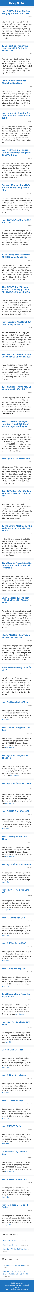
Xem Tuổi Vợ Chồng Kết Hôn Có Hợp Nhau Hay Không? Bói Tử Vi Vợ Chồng (16, 152)
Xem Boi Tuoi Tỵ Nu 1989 (14, 943)
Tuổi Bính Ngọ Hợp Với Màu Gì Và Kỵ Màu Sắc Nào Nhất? (16, 388)
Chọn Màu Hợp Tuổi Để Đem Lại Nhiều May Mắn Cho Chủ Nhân (15, 600)
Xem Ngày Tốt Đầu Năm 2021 (16, 459)
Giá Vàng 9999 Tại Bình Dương (14, 1265)
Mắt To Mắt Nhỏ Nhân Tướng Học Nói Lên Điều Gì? (16, 636)
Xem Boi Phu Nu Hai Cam (14, 1075)
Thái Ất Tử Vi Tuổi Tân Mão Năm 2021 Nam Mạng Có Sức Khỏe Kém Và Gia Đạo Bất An (16, 289)
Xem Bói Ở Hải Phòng (10, 1241)
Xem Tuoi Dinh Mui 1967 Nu (15, 702)
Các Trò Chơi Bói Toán (12, 1050)
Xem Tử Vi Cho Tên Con (13, 918)
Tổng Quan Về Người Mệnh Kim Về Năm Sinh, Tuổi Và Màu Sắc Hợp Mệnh (17, 565)
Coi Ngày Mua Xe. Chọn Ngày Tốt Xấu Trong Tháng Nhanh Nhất (16, 187)
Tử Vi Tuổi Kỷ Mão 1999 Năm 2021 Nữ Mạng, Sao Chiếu (16, 255)
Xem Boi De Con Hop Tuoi (14, 1179)
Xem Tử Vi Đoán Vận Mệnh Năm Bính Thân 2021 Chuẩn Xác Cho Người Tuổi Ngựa (15, 424)
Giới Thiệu (9, 1289)
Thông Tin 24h (17, 3)
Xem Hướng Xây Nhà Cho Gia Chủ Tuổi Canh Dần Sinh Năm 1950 (16, 115)
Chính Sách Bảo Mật (11, 1285)
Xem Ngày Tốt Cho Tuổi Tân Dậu (15, 1249)
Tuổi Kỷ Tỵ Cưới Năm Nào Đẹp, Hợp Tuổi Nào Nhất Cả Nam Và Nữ (16, 493)
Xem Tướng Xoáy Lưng (11, 1245)
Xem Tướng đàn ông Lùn (14, 968)
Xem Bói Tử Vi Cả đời (12, 1126)
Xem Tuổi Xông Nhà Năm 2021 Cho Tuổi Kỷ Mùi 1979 (16, 323)
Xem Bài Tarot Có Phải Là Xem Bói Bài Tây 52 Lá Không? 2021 (17, 355)
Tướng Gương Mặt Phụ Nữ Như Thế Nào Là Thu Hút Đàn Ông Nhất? (17, 528)
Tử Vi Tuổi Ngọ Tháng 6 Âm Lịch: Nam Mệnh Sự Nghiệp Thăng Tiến (15, 48)
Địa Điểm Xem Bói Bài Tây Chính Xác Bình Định (14, 82)
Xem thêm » (6, 720)
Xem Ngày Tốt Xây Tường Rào (16, 864)
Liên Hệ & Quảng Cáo (21, 1289)
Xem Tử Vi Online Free (12, 1100)
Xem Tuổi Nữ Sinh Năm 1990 (15, 811)
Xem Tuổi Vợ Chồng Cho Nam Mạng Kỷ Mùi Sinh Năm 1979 (16, 12)
